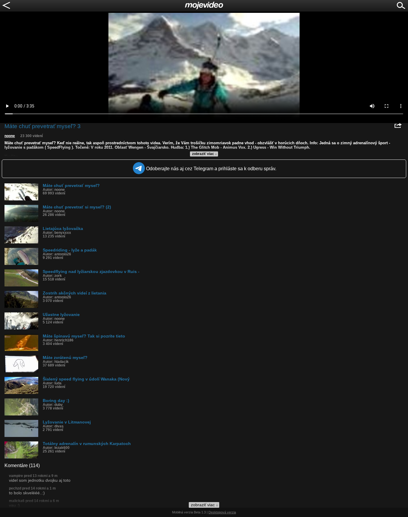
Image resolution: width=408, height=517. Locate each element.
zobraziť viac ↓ (204, 154)
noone (9, 136)
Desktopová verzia (222, 512)
